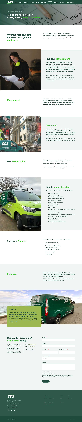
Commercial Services (49, 398)
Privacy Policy (70, 375)
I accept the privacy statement (49, 373)
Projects (32, 2)
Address (44, 343)
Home (61, 396)
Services (25, 2)
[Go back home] (10, 2)
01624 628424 (70, 2)
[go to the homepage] (18, 396)
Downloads (43, 2)
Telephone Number (63, 349)
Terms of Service (70, 376)
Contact (62, 2)
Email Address (45, 349)
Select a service (45, 356)
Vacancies (56, 2)
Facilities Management (49, 404)
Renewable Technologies (50, 400)
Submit (44, 381)
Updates (37, 2)
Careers (20, 2)
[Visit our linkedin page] (29, 349)
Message (44, 362)
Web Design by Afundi (11, 419)
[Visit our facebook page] (26, 349)
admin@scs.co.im (32, 344)
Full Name (44, 337)
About (15, 2)
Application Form (50, 2)
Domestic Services (48, 396)
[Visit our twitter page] (32, 349)
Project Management (49, 402)
